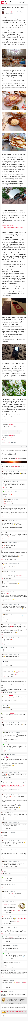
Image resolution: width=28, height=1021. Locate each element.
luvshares (7, 668)
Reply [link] (5, 442)
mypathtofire (5, 448)
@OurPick (17, 458)
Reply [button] (15, 468)
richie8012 (5, 970)
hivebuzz (4, 991)
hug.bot (5, 571)
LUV (15, 674)
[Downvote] (4, 440)
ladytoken (5, 901)
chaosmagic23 (5, 849)
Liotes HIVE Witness (15, 466)
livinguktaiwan (5, 624)
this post (12, 910)
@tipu (2, 871)
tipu (4, 877)
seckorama (5, 832)
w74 (3, 506)
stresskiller (5, 712)
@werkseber (19, 575)
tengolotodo (5, 812)
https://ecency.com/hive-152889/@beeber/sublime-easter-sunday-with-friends (13, 227)
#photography (10, 433)
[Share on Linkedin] (15, 442)
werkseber (5, 550)
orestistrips (5, 781)
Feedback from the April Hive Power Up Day (16, 1012)
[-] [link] (25, 448)
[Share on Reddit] (14, 442)
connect (24, 671)
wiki (13, 672)
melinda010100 (5, 532)
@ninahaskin (19, 894)
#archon (19, 431)
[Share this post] (17, 442)
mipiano (4, 591)
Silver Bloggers (20, 12)
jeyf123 (4, 647)
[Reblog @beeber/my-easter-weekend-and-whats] (2, 442)
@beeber (10, 424)
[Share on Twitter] (12, 442)
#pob (16, 433)
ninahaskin (5, 754)
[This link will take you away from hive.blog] (5, 619)
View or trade (20, 910)
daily (16, 672)
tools (18, 671)
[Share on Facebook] (11, 442)
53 (9, 442)
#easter (12, 431)
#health (15, 431)
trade (21, 671)
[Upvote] (2, 440)
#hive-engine (4, 433)
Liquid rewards (15, 878)
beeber (7, 12)
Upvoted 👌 (4, 878)
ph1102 (4, 679)
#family (8, 431)
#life (18, 433)
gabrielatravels (6, 927)
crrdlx (18, 674)
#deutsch (4, 431)
